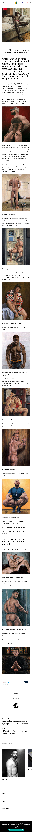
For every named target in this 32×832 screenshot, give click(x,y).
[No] (30, 826)
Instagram (4, 796)
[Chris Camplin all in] (13, 763)
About (3, 801)
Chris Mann (5, 99)
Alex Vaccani (16, 698)
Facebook (4, 799)
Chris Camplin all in (9, 780)
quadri (6, 145)
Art (19, 695)
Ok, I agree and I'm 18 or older (16, 829)
